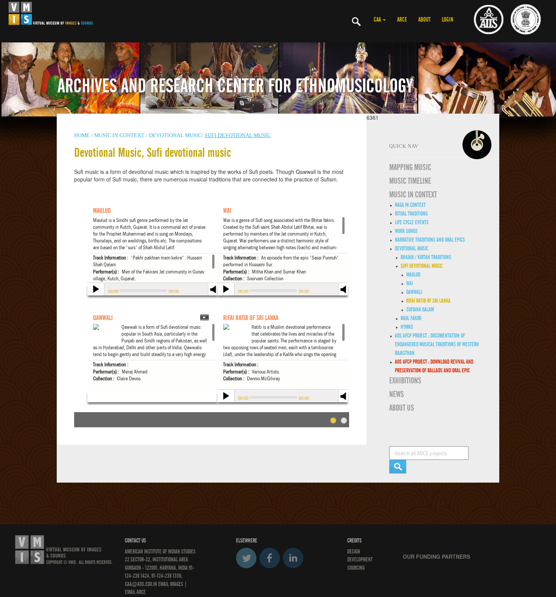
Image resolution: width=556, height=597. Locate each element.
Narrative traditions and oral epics (430, 239)
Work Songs (406, 231)
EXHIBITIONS (405, 381)
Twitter (246, 558)
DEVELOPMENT (360, 559)
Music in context (119, 135)
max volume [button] (343, 294)
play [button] (95, 290)
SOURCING (356, 567)
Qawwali (414, 292)
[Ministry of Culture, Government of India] (525, 19)
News (396, 394)
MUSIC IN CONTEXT (413, 195)
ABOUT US (401, 408)
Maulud (413, 274)
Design (353, 551)
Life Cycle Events (412, 222)
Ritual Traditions (411, 213)
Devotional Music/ (176, 135)
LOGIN (447, 19)
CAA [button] (378, 19)
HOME (82, 135)
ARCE (402, 19)
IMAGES (176, 584)
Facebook (269, 558)
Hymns (407, 327)
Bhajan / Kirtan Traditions (426, 257)
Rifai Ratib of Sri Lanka (428, 300)
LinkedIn (293, 558)
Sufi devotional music (422, 266)
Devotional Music (411, 248)
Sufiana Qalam (420, 309)
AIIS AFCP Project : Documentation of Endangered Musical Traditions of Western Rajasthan (437, 344)
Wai (409, 283)
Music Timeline (410, 181)
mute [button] (343, 288)
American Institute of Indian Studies (160, 551)
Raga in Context (410, 205)
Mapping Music (410, 167)
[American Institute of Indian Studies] (488, 19)
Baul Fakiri (411, 318)
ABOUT (424, 19)
